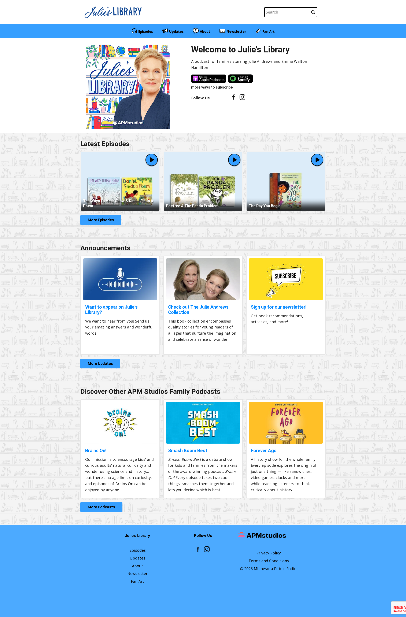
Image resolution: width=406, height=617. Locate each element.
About (205, 31)
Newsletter (236, 31)
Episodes (145, 31)
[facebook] (233, 98)
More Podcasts (101, 507)
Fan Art (268, 31)
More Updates (100, 363)
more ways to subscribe (212, 87)
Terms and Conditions (268, 560)
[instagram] (242, 98)
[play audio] (151, 160)
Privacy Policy (268, 552)
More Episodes (101, 220)
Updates (176, 31)
